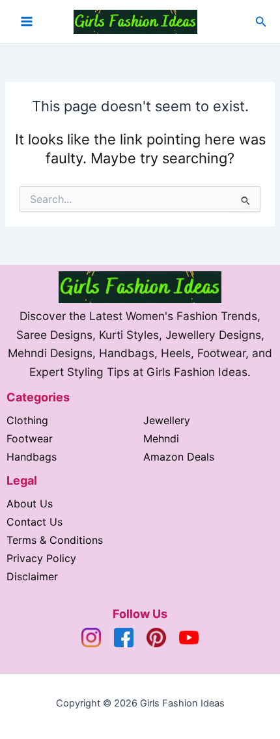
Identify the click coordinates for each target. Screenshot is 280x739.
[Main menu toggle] (26, 21)
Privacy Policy (41, 558)
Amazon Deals (178, 456)
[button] (261, 22)
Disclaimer (32, 576)
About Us (30, 503)
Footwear (30, 438)
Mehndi (161, 438)
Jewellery (166, 420)
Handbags (32, 456)
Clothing (27, 420)
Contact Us (35, 521)
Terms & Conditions (55, 539)
